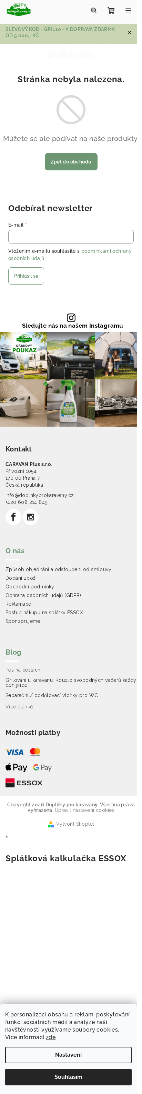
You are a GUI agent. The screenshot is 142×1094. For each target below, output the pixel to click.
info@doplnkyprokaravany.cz (40, 495)
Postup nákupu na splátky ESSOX (44, 612)
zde (50, 1037)
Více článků (19, 706)
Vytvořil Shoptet (75, 824)
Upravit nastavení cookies (84, 810)
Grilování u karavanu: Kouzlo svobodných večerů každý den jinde (71, 682)
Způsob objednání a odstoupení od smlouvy (58, 569)
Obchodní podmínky (30, 586)
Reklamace (18, 604)
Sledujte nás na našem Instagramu (72, 326)
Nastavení (68, 1055)
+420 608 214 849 (27, 502)
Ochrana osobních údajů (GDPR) (43, 595)
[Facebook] (13, 517)
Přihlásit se (26, 276)
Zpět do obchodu (71, 162)
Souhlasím (68, 1077)
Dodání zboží (21, 578)
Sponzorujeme (23, 621)
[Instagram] (31, 517)
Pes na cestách (23, 669)
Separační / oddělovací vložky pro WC (52, 695)
